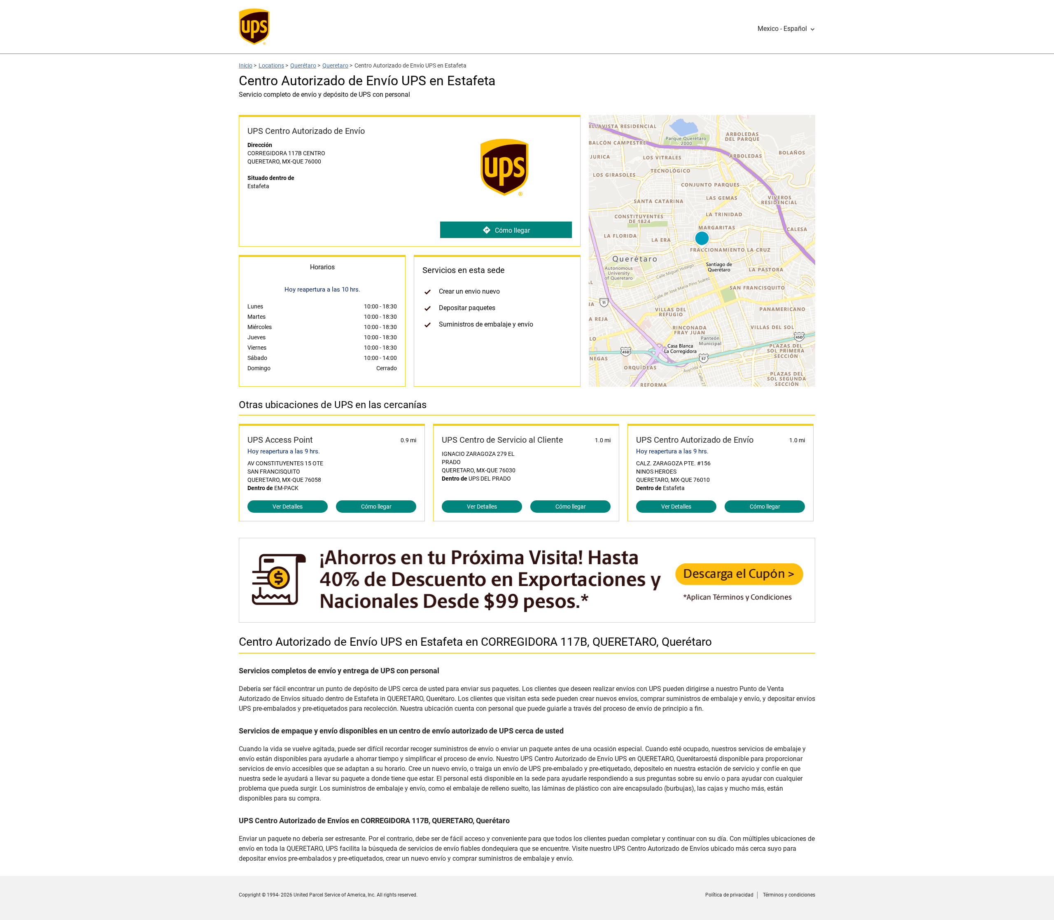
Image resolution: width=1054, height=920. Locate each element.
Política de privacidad (729, 895)
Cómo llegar (512, 230)
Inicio (245, 65)
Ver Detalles (288, 506)
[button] (786, 28)
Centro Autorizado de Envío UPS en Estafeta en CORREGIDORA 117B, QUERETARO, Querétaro (475, 642)
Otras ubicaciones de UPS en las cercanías (333, 405)
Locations (271, 65)
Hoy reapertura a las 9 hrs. (283, 451)
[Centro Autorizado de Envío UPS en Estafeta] (527, 618)
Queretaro (335, 65)
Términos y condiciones (789, 895)
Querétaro (303, 65)
